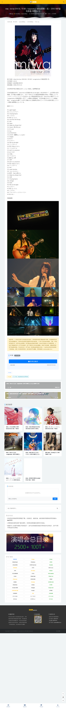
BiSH (51, 562)
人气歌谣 (33, 596)
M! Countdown (51, 573)
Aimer (51, 559)
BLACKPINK (15, 564)
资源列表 (25, 706)
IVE (15, 570)
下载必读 (41, 706)
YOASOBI (51, 593)
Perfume (33, 582)
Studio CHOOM (15, 587)
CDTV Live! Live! (33, 564)
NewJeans (15, 579)
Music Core (51, 576)
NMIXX (15, 582)
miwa (14, 79)
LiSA (33, 573)
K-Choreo (33, 570)
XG (33, 593)
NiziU (51, 579)
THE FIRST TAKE (15, 590)
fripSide (51, 564)
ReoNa (33, 584)
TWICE (51, 590)
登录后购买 (34, 361)
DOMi (54, 13)
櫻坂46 (15, 599)
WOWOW (15, 593)
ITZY (33, 567)
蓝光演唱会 (24, 13)
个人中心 (58, 706)
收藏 (10, 376)
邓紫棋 (51, 599)
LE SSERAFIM (15, 573)
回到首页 (8, 706)
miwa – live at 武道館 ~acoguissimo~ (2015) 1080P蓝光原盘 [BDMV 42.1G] (13, 454)
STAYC (51, 584)
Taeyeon (33, 587)
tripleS (33, 590)
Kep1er (51, 570)
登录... (10, 498)
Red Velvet (15, 584)
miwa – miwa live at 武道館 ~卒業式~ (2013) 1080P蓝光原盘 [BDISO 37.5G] (32, 454)
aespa (33, 559)
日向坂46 (51, 596)
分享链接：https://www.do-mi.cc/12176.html (21, 376)
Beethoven (33, 562)
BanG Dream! (15, 562)
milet (15, 576)
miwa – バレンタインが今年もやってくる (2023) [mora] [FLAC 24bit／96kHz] (13, 479)
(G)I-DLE (15, 559)
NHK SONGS (33, 579)
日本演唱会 (17, 13)
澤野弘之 (33, 599)
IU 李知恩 (51, 567)
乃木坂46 (15, 596)
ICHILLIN (15, 567)
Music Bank (33, 576)
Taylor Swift (51, 587)
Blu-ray (11, 13)
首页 (16, 21)
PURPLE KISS (51, 582)
